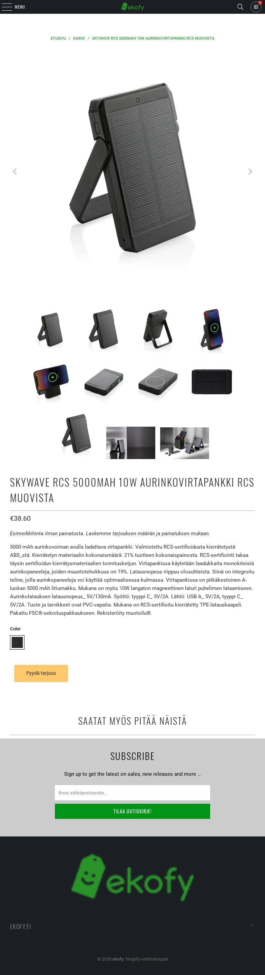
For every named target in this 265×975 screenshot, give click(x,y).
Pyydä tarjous (41, 673)
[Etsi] (240, 7)
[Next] (249, 171)
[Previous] (15, 171)
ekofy (117, 959)
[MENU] (3, 7)
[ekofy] (132, 7)
